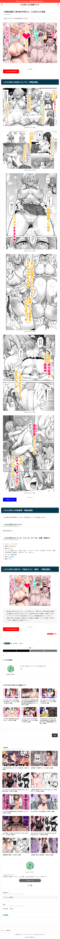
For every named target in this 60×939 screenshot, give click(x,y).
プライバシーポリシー (27, 934)
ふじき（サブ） (10, 674)
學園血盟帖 (14, 554)
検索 (55, 735)
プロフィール (30, 880)
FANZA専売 (15, 643)
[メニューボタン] (58, 4)
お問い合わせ (18, 934)
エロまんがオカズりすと (39, 934)
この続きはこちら (10, 500)
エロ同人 (21, 643)
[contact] (31, 885)
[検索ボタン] (2, 4)
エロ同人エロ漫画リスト (30, 4)
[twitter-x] (21, 669)
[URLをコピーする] (43, 651)
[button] (16, 651)
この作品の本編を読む (11, 71)
